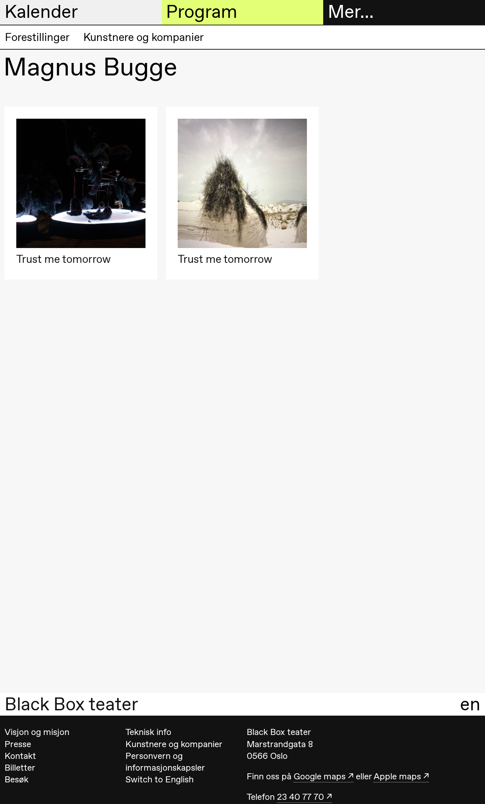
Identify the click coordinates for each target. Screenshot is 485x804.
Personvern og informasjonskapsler (165, 761)
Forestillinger (37, 37)
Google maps (320, 776)
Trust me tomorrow (63, 259)
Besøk (16, 779)
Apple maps (397, 776)
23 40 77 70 (300, 796)
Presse (18, 744)
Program (201, 12)
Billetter (20, 767)
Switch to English (159, 779)
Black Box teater (71, 704)
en (470, 704)
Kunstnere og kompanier (143, 37)
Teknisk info (148, 732)
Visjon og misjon (37, 732)
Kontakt (20, 756)
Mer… (351, 12)
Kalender (41, 12)
